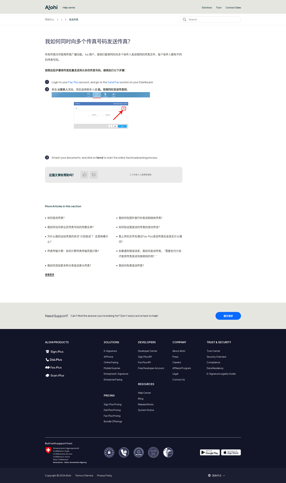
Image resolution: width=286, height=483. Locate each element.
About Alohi (178, 350)
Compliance (213, 362)
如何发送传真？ (56, 218)
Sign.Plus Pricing (112, 404)
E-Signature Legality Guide (221, 373)
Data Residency (215, 368)
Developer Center (147, 350)
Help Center (144, 392)
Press (175, 356)
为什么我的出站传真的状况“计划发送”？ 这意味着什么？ (77, 239)
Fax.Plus (73, 82)
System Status (146, 409)
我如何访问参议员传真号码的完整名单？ (71, 227)
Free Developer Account (151, 368)
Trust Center (213, 350)
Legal (175, 373)
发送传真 (73, 19)
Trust (219, 7)
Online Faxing (111, 362)
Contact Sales (233, 7)
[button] (218, 475)
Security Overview (216, 356)
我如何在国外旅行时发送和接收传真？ (141, 218)
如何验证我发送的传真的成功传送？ (140, 227)
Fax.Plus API (144, 362)
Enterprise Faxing (113, 379)
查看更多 (49, 274)
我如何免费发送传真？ (132, 265)
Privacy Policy (104, 475)
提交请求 (228, 315)
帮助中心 (49, 19)
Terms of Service (84, 475)
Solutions (207, 7)
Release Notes (146, 404)
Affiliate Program (181, 368)
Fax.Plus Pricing (112, 415)
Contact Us (178, 379)
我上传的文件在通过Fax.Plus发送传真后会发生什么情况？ (150, 239)
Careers (176, 362)
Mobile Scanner (112, 368)
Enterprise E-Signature (116, 373)
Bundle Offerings (113, 421)
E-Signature (110, 350)
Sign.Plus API (145, 356)
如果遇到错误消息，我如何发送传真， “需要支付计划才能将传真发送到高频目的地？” (150, 253)
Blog (140, 398)
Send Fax (113, 82)
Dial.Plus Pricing (112, 409)
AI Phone (108, 356)
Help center (69, 7)
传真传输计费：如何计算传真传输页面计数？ (73, 251)
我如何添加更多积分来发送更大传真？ (69, 265)
